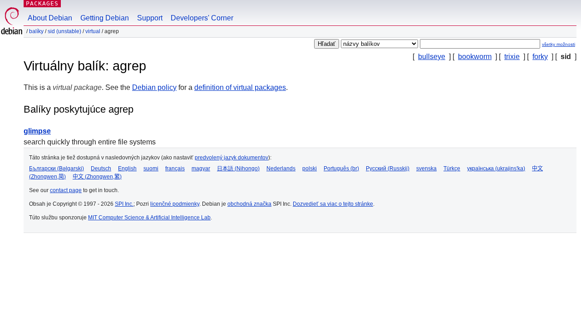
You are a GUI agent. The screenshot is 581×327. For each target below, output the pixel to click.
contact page (66, 190)
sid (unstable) (64, 31)
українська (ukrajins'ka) (496, 168)
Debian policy (154, 87)
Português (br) (341, 168)
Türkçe (451, 168)
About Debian (50, 18)
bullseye (431, 56)
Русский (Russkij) (387, 168)
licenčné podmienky (174, 204)
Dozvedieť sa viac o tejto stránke (333, 204)
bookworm (475, 56)
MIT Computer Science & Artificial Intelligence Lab (149, 217)
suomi (150, 168)
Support (149, 18)
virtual (92, 31)
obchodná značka (249, 204)
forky (540, 56)
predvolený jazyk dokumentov (231, 157)
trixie (512, 56)
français (175, 168)
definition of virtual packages (240, 87)
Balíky (36, 31)
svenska (426, 168)
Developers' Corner (202, 18)
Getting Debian (104, 18)
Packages (42, 3)
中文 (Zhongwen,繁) (97, 176)
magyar (201, 168)
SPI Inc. (124, 204)
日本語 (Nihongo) (238, 168)
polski (309, 168)
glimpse (37, 131)
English (127, 168)
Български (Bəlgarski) (56, 168)
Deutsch (101, 168)
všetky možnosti (558, 44)
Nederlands (280, 168)
